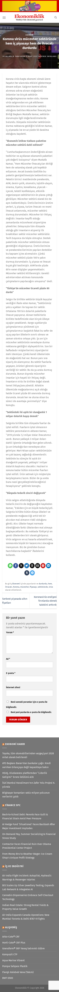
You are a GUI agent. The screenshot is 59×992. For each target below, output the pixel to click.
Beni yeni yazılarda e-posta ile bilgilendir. (31, 712)
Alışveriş (11, 927)
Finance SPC (13, 805)
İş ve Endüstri (14, 866)
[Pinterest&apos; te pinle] (43, 565)
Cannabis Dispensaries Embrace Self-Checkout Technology (27, 897)
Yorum (10, 632)
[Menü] (4, 17)
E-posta (10, 673)
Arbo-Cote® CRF (11, 936)
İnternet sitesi (13, 687)
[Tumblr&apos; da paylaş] (26, 572)
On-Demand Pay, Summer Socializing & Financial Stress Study (29, 836)
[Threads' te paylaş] (32, 565)
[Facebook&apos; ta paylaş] (15, 565)
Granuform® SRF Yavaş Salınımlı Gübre (23, 948)
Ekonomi (29, 35)
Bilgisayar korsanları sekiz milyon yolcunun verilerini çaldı (26, 794)
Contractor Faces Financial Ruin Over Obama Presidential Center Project (26, 846)
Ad (8, 659)
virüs (51, 587)
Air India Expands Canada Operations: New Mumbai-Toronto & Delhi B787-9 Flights (25, 916)
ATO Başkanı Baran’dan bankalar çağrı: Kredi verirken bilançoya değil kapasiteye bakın (26, 765)
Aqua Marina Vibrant (13, 960)
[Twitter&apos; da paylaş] (26, 565)
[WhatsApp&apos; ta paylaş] (10, 565)
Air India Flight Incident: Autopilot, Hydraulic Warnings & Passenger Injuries (27, 877)
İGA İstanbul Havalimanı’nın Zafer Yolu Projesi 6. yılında (28, 784)
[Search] (55, 17)
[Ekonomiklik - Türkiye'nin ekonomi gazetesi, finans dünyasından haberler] (29, 17)
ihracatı (8, 587)
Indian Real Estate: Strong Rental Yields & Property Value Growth (25, 907)
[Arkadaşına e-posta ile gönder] (37, 565)
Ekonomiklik (8, 56)
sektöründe (43, 587)
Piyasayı (33, 587)
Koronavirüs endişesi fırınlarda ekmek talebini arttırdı (45, 601)
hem (50, 583)
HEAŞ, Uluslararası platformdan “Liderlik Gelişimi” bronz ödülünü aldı (24, 775)
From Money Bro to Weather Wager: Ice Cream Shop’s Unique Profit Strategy (27, 855)
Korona (16, 587)
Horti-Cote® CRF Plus (13, 942)
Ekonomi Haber (15, 744)
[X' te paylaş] (21, 565)
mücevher (24, 587)
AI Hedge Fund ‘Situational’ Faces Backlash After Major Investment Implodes (28, 826)
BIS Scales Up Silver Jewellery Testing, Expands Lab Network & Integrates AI (28, 887)
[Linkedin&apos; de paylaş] (48, 565)
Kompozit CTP (9, 954)
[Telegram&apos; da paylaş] (32, 572)
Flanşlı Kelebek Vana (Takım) (18, 972)
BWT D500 (7, 978)
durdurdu (43, 583)
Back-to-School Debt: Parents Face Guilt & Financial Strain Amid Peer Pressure (25, 816)
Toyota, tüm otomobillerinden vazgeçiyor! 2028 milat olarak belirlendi (28, 755)
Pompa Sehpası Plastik (14, 966)
